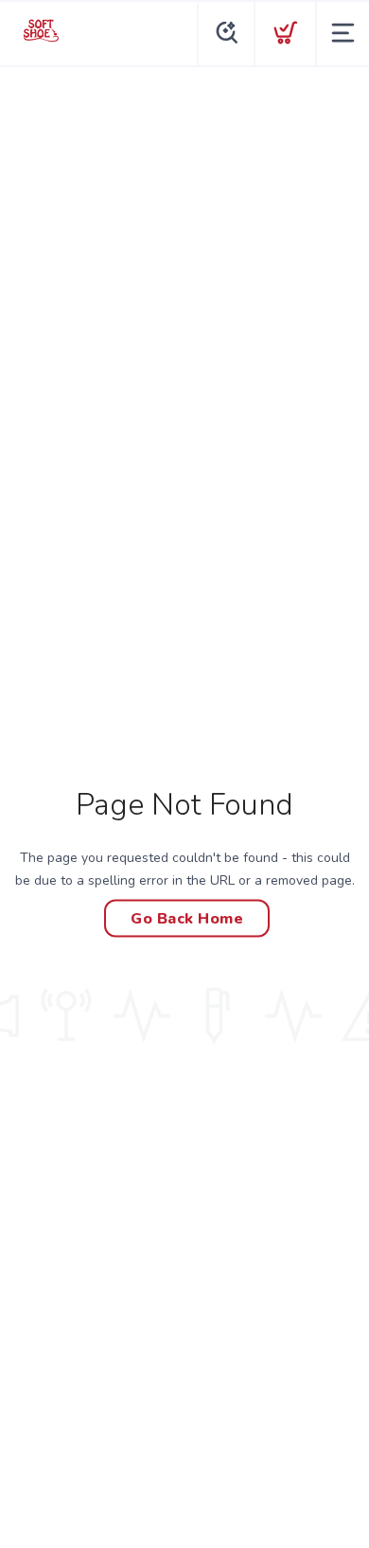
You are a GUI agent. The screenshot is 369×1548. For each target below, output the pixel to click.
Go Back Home (187, 918)
